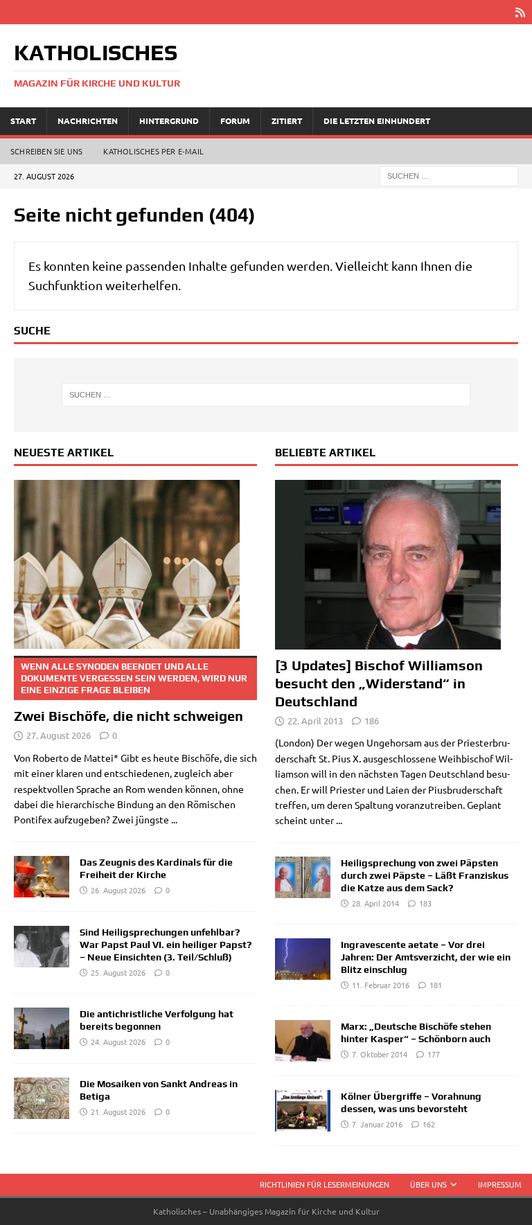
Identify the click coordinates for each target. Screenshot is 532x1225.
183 (425, 903)
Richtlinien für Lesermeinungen (324, 1184)
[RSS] (520, 12)
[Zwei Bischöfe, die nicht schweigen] (135, 565)
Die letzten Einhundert (376, 120)
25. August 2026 (118, 972)
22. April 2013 (315, 720)
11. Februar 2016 (380, 984)
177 (433, 1053)
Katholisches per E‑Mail (153, 151)
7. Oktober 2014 (379, 1053)
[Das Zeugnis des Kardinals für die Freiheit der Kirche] (41, 876)
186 (371, 720)
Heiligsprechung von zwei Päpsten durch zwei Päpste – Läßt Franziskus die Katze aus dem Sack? (424, 875)
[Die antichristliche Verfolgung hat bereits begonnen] (41, 1028)
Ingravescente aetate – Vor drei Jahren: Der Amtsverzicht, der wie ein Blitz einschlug (426, 957)
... (174, 819)
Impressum (500, 1184)
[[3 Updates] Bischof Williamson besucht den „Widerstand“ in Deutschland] (396, 565)
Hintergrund (169, 120)
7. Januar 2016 (377, 1123)
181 (435, 984)
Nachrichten (87, 120)
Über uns (428, 1184)
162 (429, 1123)
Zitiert (287, 120)
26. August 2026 (118, 889)
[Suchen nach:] (449, 174)
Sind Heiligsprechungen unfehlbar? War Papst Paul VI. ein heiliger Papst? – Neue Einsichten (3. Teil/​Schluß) (165, 945)
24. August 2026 (118, 1041)
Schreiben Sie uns (46, 151)
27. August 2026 (58, 735)
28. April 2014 (375, 903)
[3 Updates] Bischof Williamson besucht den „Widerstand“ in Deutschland (379, 683)
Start (23, 120)
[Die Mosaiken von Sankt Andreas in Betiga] (41, 1098)
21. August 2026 (118, 1111)
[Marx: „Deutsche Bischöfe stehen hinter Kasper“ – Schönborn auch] (302, 1041)
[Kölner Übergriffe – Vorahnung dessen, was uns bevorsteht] (302, 1111)
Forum (235, 120)
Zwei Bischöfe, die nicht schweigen (130, 692)
